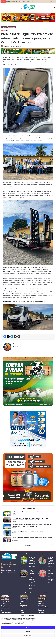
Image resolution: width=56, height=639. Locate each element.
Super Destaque (11, 27)
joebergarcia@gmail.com (11, 572)
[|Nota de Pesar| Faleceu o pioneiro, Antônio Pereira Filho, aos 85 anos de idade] (42, 573)
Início (3, 24)
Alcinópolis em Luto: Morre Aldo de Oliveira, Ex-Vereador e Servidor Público (51, 561)
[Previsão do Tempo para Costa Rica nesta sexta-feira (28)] (7, 533)
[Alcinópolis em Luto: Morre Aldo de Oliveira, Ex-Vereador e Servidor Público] (42, 560)
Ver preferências (28, 635)
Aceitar (28, 627)
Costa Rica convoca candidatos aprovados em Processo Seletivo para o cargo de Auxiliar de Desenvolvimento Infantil (32, 525)
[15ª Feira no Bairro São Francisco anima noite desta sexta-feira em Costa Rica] (7, 513)
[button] (54, 615)
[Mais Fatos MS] (28, 7)
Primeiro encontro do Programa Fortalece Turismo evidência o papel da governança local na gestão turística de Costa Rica (31, 518)
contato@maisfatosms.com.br (8, 570)
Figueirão (12, 24)
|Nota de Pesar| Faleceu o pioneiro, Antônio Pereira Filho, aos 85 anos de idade (51, 575)
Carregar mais (28, 545)
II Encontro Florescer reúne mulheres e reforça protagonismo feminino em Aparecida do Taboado (28, 1)
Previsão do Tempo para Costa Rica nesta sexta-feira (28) (28, 531)
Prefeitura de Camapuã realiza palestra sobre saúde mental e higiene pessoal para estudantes (24, 611)
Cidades (7, 24)
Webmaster (6, 46)
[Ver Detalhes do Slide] (28, 17)
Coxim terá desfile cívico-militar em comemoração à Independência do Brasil (6, 608)
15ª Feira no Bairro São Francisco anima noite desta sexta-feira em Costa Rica (32, 561)
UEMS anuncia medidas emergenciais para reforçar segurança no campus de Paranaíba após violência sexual (43, 612)
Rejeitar (28, 631)
